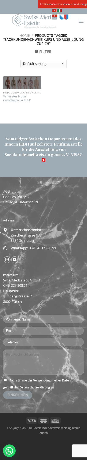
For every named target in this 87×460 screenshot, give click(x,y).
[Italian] (60, 11)
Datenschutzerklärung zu (36, 387)
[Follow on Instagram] (7, 259)
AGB (6, 191)
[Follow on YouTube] (14, 259)
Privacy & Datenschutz (20, 202)
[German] (54, 11)
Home (25, 35)
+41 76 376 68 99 (42, 248)
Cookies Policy (14, 197)
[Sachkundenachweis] (41, 21)
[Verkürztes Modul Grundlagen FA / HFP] (22, 82)
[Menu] (81, 21)
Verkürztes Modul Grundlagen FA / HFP (17, 98)
